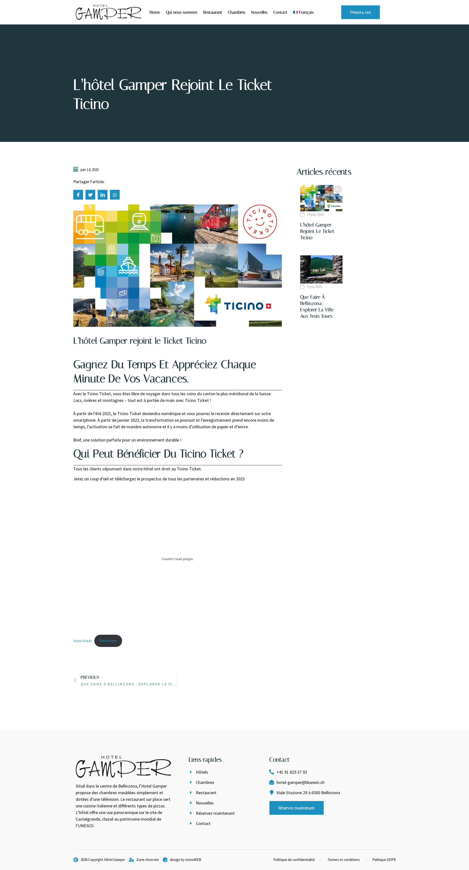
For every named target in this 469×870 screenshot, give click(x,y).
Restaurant (212, 12)
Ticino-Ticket (82, 640)
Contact (280, 12)
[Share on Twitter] (90, 195)
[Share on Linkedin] (102, 195)
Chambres (236, 12)
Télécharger (108, 640)
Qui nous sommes (181, 12)
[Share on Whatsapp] (115, 195)
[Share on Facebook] (78, 195)
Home (155, 12)
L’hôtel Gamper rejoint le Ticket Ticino (317, 231)
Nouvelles (259, 12)
